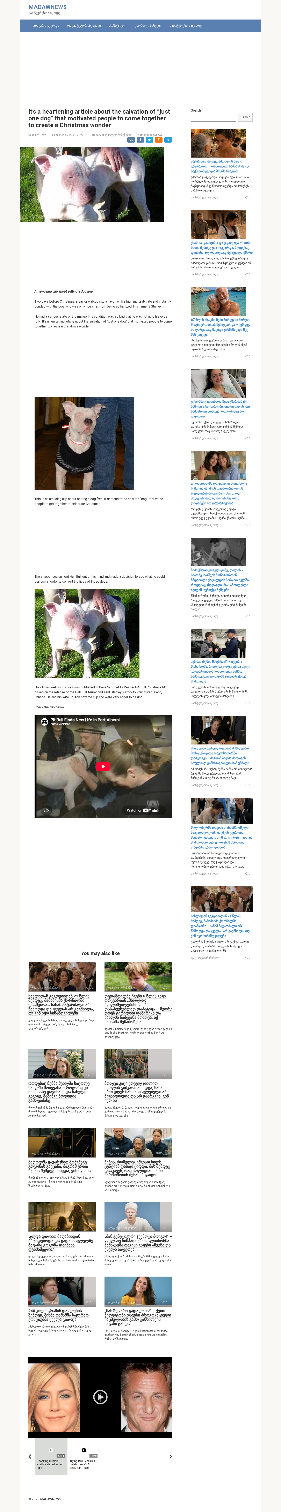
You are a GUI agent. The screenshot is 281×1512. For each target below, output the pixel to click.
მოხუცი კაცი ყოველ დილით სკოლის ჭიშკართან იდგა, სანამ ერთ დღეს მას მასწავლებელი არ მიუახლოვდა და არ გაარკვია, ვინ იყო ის (137, 1092)
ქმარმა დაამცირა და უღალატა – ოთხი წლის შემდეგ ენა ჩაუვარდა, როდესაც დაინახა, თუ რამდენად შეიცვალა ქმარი (222, 248)
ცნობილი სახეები (148, 26)
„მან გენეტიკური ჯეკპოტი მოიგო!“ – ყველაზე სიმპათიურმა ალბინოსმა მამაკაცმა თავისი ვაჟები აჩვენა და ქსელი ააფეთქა (138, 1243)
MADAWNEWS (48, 7)
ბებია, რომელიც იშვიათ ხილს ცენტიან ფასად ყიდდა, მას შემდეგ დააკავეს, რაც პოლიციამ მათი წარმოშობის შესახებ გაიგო (137, 1168)
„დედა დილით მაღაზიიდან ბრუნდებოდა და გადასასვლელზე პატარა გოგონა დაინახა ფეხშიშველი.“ (60, 1243)
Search (196, 110)
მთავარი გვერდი (46, 26)
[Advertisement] (140, 67)
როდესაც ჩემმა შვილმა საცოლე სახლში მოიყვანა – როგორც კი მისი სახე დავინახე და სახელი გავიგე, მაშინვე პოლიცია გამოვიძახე (59, 1092)
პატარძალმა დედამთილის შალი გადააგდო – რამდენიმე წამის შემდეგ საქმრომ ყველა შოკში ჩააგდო (220, 166)
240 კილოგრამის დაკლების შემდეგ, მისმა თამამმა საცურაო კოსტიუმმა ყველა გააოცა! (58, 1315)
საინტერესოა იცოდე (186, 26)
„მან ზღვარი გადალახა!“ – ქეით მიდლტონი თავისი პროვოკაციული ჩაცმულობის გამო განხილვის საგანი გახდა (138, 1317)
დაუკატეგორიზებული (84, 26)
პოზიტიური (117, 26)
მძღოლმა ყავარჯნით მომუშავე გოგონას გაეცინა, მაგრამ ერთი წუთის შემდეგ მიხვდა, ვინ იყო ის (59, 1166)
